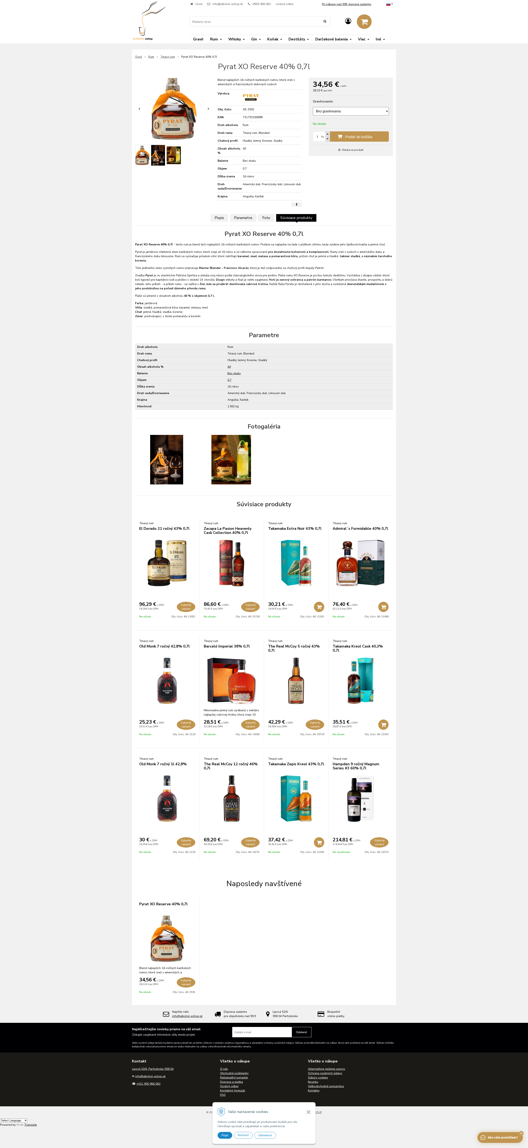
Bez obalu (234, 373)
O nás (224, 1069)
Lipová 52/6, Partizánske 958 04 (153, 1069)
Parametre (243, 217)
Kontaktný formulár (232, 1091)
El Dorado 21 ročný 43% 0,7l (164, 528)
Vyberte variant (186, 607)
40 (229, 367)
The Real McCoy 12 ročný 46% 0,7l (231, 766)
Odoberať (301, 1032)
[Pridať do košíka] (319, 607)
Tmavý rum (167, 57)
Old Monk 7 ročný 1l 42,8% (163, 764)
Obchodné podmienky (234, 1073)
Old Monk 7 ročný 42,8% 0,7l (164, 646)
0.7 (229, 380)
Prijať (225, 1135)
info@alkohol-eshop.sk (228, 4)
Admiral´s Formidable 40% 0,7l (360, 528)
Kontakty (313, 1091)
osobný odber (285, 4)
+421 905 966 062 (148, 1084)
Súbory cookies (318, 1078)
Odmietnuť (265, 1135)
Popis (219, 217)
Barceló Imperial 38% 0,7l (227, 646)
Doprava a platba (231, 1082)
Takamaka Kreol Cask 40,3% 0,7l (358, 648)
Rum (151, 57)
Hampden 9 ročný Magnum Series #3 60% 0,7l (356, 766)
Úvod (199, 4)
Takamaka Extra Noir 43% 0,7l (295, 528)
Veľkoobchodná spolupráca (326, 1086)
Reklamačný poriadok (234, 1078)
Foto (266, 217)
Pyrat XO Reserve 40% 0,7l (163, 904)
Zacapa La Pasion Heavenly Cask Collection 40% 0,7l (227, 530)
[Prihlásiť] (348, 21)
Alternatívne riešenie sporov (326, 1069)
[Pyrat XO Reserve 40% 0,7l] (173, 109)
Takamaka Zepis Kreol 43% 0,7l (296, 764)
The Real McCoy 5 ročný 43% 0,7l (294, 648)
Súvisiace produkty (296, 217)
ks (322, 137)
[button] (521, 1133)
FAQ (223, 1095)
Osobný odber (229, 1086)
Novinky (313, 1082)
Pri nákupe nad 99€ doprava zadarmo (346, 4)
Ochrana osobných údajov (325, 1073)
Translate (30, 1125)
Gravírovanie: (323, 101)
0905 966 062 (262, 4)
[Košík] (364, 21)
